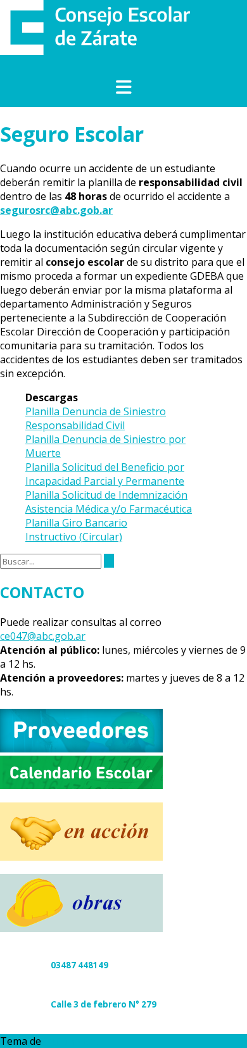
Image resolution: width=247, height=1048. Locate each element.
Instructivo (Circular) (73, 537)
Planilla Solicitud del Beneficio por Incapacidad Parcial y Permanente (104, 474)
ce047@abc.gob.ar (43, 636)
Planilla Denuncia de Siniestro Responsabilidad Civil (95, 418)
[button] (123, 87)
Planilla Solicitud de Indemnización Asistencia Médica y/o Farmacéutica (108, 502)
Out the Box (72, 1041)
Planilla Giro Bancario (76, 523)
